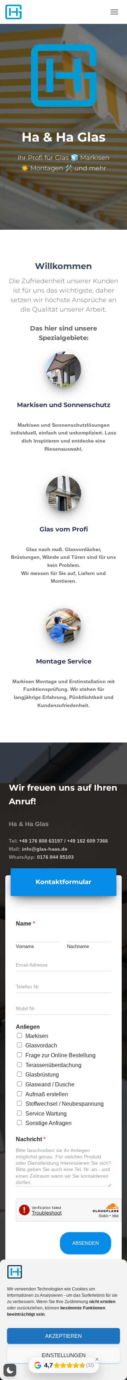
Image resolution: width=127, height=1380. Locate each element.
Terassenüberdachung (53, 1065)
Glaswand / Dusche (49, 1084)
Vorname (25, 946)
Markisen (36, 1036)
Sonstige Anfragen (48, 1123)
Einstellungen (64, 1355)
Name (25, 924)
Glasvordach (41, 1045)
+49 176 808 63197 (41, 841)
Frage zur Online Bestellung (60, 1055)
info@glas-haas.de (44, 849)
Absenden (85, 1242)
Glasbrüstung (42, 1075)
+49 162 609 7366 (87, 841)
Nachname (78, 946)
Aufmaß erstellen (46, 1094)
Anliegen (28, 1026)
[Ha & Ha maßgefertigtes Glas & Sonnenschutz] (16, 12)
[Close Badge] (97, 1359)
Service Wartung (46, 1113)
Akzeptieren (63, 1336)
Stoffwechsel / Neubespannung (64, 1104)
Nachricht (31, 1139)
